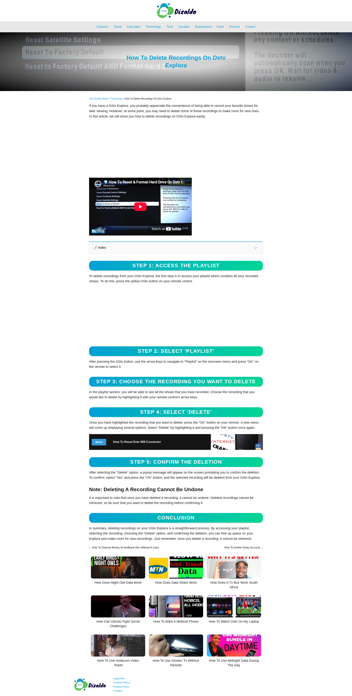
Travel (118, 26)
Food (220, 26)
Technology (153, 26)
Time (169, 26)
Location (184, 26)
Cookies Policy (121, 682)
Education (133, 26)
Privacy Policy (121, 686)
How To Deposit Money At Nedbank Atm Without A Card (125, 547)
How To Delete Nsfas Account (242, 547)
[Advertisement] (176, 148)
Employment (203, 26)
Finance (234, 26)
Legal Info (119, 678)
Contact (250, 26)
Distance (102, 26)
